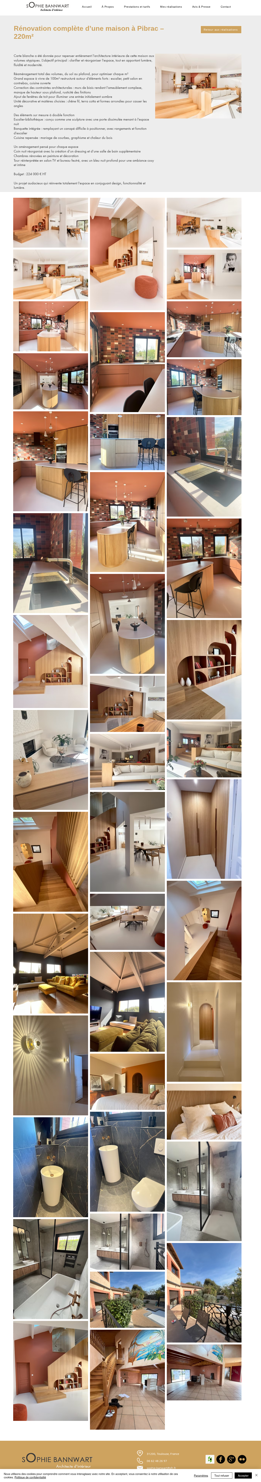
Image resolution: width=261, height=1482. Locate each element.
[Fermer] (256, 1475)
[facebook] (220, 1459)
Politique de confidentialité (30, 1477)
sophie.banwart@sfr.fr (161, 1468)
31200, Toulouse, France (163, 1454)
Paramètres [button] (201, 1475)
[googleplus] (231, 1459)
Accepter (243, 1475)
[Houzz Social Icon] (210, 1459)
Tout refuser (221, 1475)
